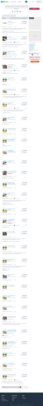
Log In (30, 1)
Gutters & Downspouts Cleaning (11, 22)
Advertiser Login (14, 397)
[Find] (26, 2)
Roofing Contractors (32, 44)
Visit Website (24, 23)
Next (26, 387)
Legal (32, 404)
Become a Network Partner (5, 400)
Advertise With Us (4, 399)
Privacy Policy (12, 404)
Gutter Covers (31, 49)
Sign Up (33, 1)
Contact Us (3, 398)
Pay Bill (13, 400)
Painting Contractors (32, 48)
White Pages (13, 398)
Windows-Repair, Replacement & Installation (33, 50)
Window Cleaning (31, 45)
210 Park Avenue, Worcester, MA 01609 (13, 68)
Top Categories (24, 398)
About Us (3, 397)
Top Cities (23, 397)
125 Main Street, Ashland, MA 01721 (12, 39)
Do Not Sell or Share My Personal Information (20, 404)
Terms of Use (28, 404)
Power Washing (31, 46)
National (13, 399)
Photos (15, 26)
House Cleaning (31, 47)
